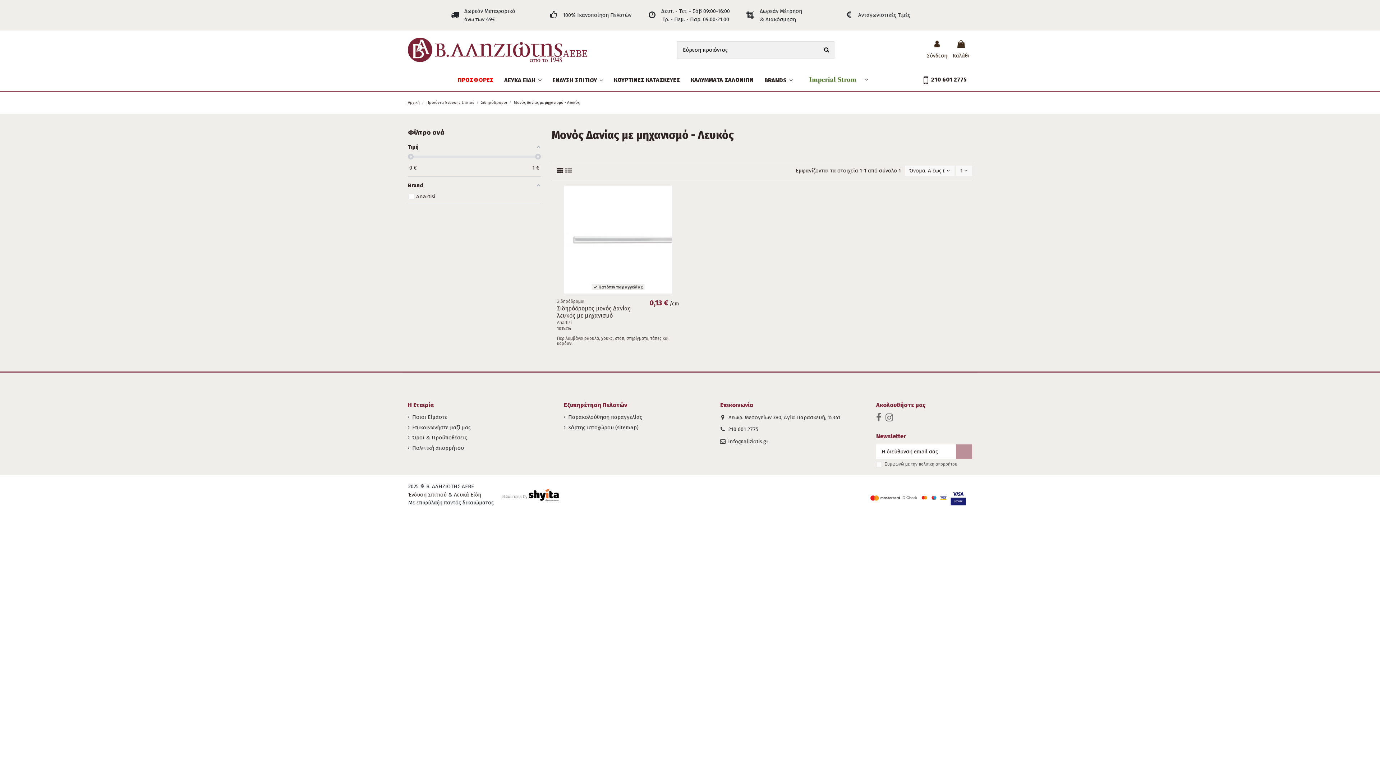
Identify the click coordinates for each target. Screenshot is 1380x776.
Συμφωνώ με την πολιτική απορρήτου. (921, 464)
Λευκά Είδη (467, 494)
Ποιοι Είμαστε (429, 417)
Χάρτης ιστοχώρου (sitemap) (603, 427)
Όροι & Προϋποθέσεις (439, 437)
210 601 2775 (743, 429)
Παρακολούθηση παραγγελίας (605, 417)
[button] (577, 80)
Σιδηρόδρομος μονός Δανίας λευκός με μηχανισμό (594, 312)
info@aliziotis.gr (748, 441)
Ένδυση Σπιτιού (427, 494)
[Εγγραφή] (964, 451)
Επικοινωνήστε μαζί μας (441, 427)
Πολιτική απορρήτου (438, 448)
